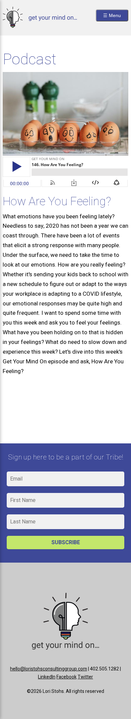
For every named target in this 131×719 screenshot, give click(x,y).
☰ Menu (112, 15)
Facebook (66, 676)
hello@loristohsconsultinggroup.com (48, 668)
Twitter (85, 676)
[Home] (40, 26)
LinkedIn (46, 676)
